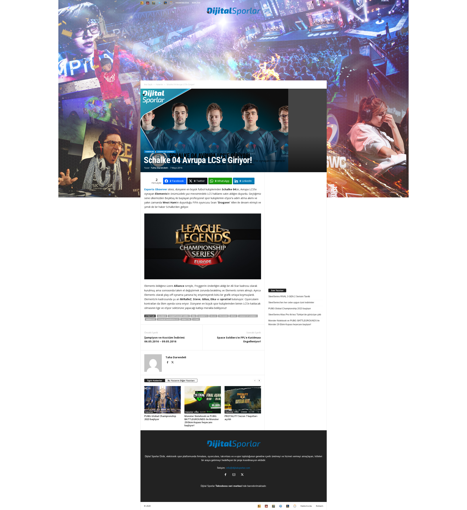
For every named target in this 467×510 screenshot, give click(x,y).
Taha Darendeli (159, 167)
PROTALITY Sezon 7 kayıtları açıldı (241, 417)
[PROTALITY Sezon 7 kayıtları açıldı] (243, 399)
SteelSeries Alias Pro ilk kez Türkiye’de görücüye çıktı (294, 314)
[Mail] (318, 2)
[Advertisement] (233, 53)
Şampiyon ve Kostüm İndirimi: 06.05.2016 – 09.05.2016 (164, 339)
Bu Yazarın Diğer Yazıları (181, 380)
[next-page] (259, 381)
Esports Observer (155, 189)
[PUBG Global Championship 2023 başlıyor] (162, 399)
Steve (196, 319)
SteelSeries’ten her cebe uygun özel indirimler (291, 302)
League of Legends (165, 151)
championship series (179, 316)
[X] (324, 2)
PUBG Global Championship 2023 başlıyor (160, 417)
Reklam (196, 2)
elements (202, 316)
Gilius (233, 316)
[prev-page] (255, 381)
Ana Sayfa (148, 84)
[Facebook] (312, 2)
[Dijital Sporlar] (233, 11)
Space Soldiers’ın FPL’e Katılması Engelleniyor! (239, 339)
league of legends (247, 316)
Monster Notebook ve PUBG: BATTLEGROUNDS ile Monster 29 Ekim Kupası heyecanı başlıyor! (201, 420)
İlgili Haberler (154, 380)
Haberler (159, 84)
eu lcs (213, 316)
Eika (193, 316)
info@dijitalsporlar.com (238, 467)
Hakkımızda (182, 2)
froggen (223, 316)
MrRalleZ (150, 319)
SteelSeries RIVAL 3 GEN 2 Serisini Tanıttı (289, 296)
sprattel (186, 319)
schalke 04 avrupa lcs (168, 319)
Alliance (162, 316)
